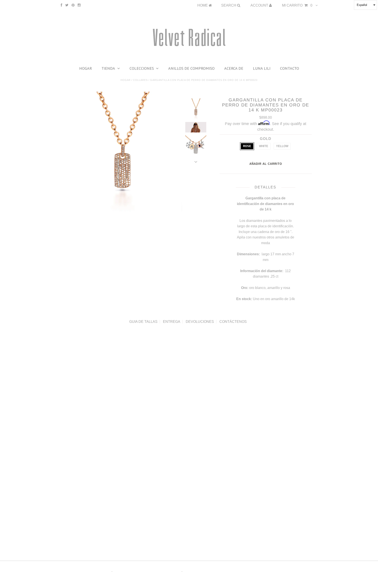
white (263, 146)
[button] (365, 5)
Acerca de (233, 68)
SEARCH (229, 5)
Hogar (85, 68)
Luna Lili (261, 68)
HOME (203, 5)
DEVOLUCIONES (200, 321)
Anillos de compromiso (191, 68)
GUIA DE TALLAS (143, 321)
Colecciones (142, 68)
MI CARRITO (297, 5)
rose (247, 146)
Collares (140, 80)
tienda (108, 68)
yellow (282, 146)
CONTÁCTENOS (233, 321)
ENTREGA (171, 321)
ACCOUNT (259, 5)
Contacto (289, 68)
